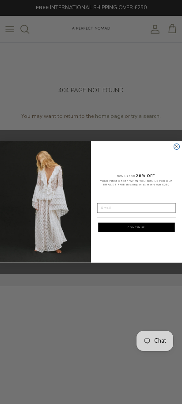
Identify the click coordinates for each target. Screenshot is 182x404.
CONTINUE (136, 227)
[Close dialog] (177, 147)
